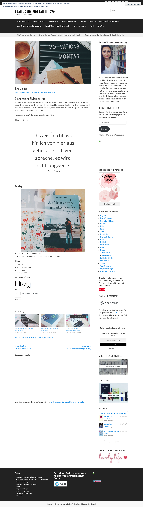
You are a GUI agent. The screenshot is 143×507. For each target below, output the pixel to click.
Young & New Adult (106, 266)
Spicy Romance (106, 255)
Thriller (102, 263)
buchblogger (42, 337)
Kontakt (18, 486)
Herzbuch (103, 223)
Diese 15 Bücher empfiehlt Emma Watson (29, 26)
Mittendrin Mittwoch (39, 21)
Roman (102, 247)
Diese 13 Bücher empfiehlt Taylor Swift (57, 26)
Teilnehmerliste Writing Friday (24, 493)
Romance (103, 250)
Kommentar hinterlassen (47, 92)
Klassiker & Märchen (106, 237)
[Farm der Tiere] (101, 420)
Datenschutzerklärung (22, 482)
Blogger (34, 337)
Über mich (19, 496)
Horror (102, 229)
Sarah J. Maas (106, 426)
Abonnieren (104, 129)
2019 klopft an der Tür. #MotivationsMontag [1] (74, 329)
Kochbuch (103, 242)
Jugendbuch (103, 231)
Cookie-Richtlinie (45, 6)
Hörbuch (102, 226)
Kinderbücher (104, 234)
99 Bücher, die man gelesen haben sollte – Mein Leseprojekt (33, 479)
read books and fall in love (35, 11)
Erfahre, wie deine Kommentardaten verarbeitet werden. (67, 402)
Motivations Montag (23, 21)
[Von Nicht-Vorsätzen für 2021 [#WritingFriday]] (27, 320)
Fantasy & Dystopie (106, 218)
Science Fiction (104, 261)
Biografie (103, 215)
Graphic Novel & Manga (107, 221)
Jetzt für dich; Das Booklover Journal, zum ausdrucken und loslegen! (59, 35)
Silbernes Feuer (108, 424)
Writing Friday (53, 21)
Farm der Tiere (108, 416)
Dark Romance (106, 253)
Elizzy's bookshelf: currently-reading (113, 413)
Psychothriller (104, 245)
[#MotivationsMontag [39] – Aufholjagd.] (52, 320)
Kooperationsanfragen (79, 26)
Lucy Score (106, 433)
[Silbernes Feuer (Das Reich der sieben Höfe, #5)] (101, 427)
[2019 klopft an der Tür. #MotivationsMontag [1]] (78, 320)
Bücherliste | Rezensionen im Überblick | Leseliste (104, 21)
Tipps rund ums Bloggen (69, 21)
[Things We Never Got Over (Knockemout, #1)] (101, 435)
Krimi (102, 239)
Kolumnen (83, 21)
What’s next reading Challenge (26, 35)
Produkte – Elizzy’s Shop (97, 26)
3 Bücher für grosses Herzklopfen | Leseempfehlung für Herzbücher (104, 35)
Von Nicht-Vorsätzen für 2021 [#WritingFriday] (24, 329)
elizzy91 (34, 92)
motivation (50, 337)
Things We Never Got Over (111, 431)
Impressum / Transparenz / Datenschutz (26, 484)
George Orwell (107, 418)
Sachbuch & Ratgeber (106, 258)
